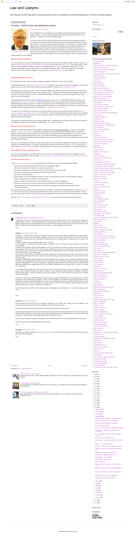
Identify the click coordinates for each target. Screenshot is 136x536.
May (97, 488)
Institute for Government (100, 227)
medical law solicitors (44, 332)
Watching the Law (98, 24)
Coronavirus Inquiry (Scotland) (102, 123)
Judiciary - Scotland (99, 242)
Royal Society (97, 330)
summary (59, 66)
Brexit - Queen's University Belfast (103, 90)
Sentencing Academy (99, 336)
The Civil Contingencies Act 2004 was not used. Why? (34, 392)
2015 (95, 400)
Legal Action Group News (100, 275)
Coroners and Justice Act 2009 (39, 29)
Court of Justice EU (99, 131)
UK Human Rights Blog (100, 359)
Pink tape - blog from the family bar (103, 314)
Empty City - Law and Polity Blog (102, 158)
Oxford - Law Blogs (99, 303)
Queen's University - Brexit (101, 326)
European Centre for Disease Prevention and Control (108, 168)
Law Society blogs (98, 270)
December (98, 409)
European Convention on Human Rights (104, 172)
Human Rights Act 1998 (100, 211)
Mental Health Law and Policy (102, 291)
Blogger (75, 531)
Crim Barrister (97, 135)
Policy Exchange (98, 316)
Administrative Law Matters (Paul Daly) (104, 69)
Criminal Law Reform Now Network (103, 141)
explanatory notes (59, 70)
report (41, 68)
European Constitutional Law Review (103, 170)
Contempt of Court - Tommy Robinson (30, 374)
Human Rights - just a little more (103, 457)
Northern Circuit (98, 297)
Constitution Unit (98, 119)
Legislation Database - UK (101, 277)
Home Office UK (98, 203)
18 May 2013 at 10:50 (29, 329)
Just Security (97, 248)
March (97, 492)
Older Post (85, 365)
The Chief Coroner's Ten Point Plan (104, 437)
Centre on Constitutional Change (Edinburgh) (105, 112)
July (97, 483)
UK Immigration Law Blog (100, 361)
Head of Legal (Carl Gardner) (101, 199)
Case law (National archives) (101, 104)
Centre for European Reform (101, 108)
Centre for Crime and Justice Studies (103, 106)
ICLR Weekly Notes (99, 215)
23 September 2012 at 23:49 (29, 233)
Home (49, 365)
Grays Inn (96, 188)
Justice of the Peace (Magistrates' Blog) (104, 252)
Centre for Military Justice (100, 110)
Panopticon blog (98, 305)
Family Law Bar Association (101, 182)
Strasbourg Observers (99, 344)
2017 (95, 395)
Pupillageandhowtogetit (100, 324)
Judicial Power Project (100, 240)
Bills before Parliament (100, 86)
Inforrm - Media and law (100, 219)
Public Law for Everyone (100, 322)
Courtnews (96, 133)
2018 (95, 393)
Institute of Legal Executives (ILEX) (103, 230)
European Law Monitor (100, 176)
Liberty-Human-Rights (99, 279)
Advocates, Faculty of (99, 71)
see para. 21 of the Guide (25, 131)
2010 (95, 502)
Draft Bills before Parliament (101, 152)
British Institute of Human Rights (102, 100)
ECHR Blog (97, 154)
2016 (95, 397)
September (99, 416)
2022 (95, 383)
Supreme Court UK (99, 349)
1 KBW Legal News (99, 61)
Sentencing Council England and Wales (104, 338)
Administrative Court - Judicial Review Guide (105, 65)
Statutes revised (98, 342)
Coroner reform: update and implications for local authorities (34, 197)
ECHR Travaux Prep (99, 156)
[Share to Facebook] (33, 206)
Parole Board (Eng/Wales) (101, 312)
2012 (95, 407)
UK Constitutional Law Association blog (104, 357)
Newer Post (14, 365)
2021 (95, 386)
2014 (95, 402)
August (98, 481)
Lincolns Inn (97, 281)
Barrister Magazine (99, 84)
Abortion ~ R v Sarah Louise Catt (104, 444)
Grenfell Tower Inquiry (99, 193)
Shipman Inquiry (64, 64)
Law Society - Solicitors (100, 268)
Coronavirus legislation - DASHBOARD (104, 125)
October (98, 414)
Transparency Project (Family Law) (103, 353)
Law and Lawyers (24, 8)
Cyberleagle (97, 145)
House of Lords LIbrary (100, 207)
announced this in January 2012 (27, 102)
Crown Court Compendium (101, 143)
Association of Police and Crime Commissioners (107, 73)
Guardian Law (97, 195)
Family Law (97, 180)
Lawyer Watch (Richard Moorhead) (103, 273)
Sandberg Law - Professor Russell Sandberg (105, 332)
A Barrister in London (21, 218)
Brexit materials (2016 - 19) (101, 98)
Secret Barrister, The (99, 334)
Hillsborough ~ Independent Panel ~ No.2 (106, 452)
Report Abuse (96, 507)
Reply (17, 227)
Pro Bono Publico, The (100, 318)
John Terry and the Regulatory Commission (106, 423)
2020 (95, 388)
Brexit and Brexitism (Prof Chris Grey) (104, 92)
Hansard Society (98, 197)
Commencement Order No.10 (39, 85)
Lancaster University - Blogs (101, 256)
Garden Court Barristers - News (102, 186)
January (98, 497)
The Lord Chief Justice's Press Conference (106, 420)
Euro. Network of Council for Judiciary (104, 166)
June (97, 485)
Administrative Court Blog (100, 67)
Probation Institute (98, 320)
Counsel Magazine (99, 127)
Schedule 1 (73, 144)
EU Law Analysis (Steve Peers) (102, 162)
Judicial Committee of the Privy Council (104, 238)
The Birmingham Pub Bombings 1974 (30, 383)
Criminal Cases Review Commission (103, 139)
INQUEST (96, 223)
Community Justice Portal (68, 87)
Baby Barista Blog (98, 76)
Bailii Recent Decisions (100, 78)
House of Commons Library (101, 205)
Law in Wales (97, 266)
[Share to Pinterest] (35, 206)
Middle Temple (97, 293)
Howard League (98, 209)
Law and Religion (98, 260)
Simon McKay (97, 340)
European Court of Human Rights (102, 174)
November (98, 411)
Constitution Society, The (100, 117)
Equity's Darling (98, 160)
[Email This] (27, 206)
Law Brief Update (98, 262)
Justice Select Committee (101, 254)
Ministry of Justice (99, 295)
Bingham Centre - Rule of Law (102, 88)
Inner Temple (97, 221)
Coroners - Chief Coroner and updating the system (108, 446)
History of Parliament (99, 201)
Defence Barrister (98, 147)
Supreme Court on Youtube (101, 346)
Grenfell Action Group (99, 191)
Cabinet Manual (98, 102)
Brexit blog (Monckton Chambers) (103, 94)
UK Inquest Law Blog (99, 365)
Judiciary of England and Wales (102, 246)
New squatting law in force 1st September (106, 475)
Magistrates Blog (98, 285)
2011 (95, 500)
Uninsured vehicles (100, 462)
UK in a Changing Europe (100, 363)
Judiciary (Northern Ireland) (101, 244)
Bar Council (97, 80)
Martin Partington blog (99, 289)
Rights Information (98, 328)
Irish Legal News (98, 234)
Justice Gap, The (98, 250)
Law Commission (98, 264)
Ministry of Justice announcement (23, 163)
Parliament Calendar (99, 309)
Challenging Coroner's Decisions (56, 107)
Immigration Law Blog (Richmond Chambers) (105, 217)
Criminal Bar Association (100, 137)
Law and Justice (98, 258)
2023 (95, 381)
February (98, 495)
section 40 (57, 100)
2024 (95, 379)
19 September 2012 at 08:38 (36, 218)
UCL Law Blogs (98, 355)
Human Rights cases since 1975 (102, 213)
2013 (95, 405)
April (97, 490)
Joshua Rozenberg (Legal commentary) (104, 236)
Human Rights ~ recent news (103, 459)
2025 (95, 376)
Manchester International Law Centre (103, 287)
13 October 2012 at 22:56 (30, 301)
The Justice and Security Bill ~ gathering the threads (109, 427)
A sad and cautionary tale (102, 425)
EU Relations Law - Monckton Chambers (104, 164)
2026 (95, 374)
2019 (95, 390)
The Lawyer (97, 351)
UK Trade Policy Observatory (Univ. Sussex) (106, 367)
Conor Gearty (97, 115)
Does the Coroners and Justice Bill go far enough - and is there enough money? (63, 155)
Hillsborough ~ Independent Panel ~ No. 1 (106, 454)
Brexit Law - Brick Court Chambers (103, 96)
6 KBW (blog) (97, 63)
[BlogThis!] (29, 206)
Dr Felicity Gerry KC (99, 149)
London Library (97, 283)
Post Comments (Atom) (25, 368)
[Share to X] (31, 206)
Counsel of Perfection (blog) (101, 129)
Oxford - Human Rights (100, 301)
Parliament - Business (99, 307)
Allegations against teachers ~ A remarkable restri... (109, 418)
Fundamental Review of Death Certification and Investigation (32, 64)
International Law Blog (99, 232)
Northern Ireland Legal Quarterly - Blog (104, 299)
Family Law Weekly (99, 184)
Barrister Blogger (98, 82)
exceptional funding (27, 146)
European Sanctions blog (100, 178)
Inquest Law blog (98, 225)
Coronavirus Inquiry (99, 121)
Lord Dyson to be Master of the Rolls (105, 478)
